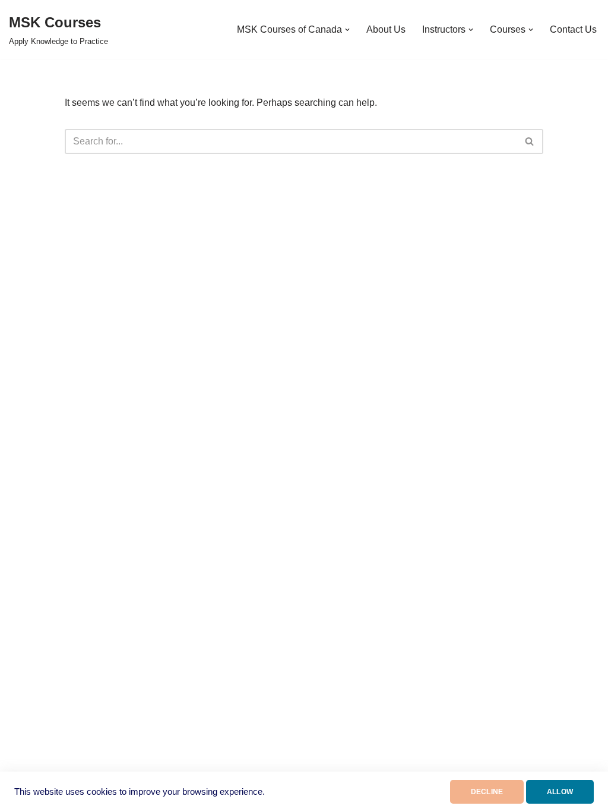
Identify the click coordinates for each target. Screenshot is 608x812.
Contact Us (573, 29)
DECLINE (487, 792)
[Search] (530, 141)
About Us (386, 29)
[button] (347, 29)
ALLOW (560, 792)
